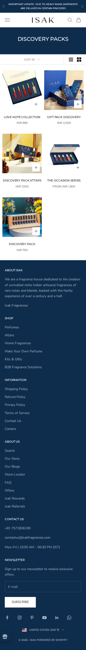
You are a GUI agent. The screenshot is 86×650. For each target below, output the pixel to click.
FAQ (8, 482)
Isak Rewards (15, 498)
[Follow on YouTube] (44, 617)
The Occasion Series (64, 180)
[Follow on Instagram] (19, 617)
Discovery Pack (22, 244)
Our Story (12, 458)
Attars (9, 335)
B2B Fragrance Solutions (23, 367)
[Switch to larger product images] (71, 59)
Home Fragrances (18, 343)
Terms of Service (17, 413)
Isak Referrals (15, 506)
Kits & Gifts (13, 359)
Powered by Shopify (52, 640)
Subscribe (20, 602)
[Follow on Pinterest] (32, 617)
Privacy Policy (15, 405)
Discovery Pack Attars (22, 180)
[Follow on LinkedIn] (56, 617)
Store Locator (15, 474)
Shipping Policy (16, 389)
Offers (9, 490)
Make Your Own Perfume (23, 351)
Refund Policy (15, 397)
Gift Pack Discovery (64, 117)
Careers (10, 429)
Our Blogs (12, 466)
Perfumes (12, 327)
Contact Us (13, 421)
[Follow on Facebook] (7, 617)
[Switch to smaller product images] (79, 59)
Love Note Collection (22, 117)
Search (10, 450)
